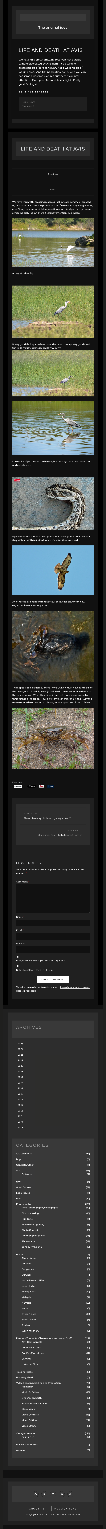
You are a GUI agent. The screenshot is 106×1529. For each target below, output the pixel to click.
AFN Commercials (32, 1342)
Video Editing (29, 1420)
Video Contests (30, 1414)
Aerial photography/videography (40, 1207)
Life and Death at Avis (51, 50)
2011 (20, 1116)
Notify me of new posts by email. (34, 970)
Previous (53, 174)
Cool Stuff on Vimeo (33, 1353)
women (20, 1450)
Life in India (28, 1286)
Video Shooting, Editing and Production (38, 1383)
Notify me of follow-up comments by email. (41, 960)
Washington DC (30, 1330)
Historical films (30, 1364)
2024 (20, 1049)
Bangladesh (28, 1269)
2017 (20, 1082)
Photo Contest (30, 1230)
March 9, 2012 (28, 102)
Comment (22, 881)
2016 (20, 1088)
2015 (20, 1094)
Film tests (27, 1219)
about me (37, 1508)
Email (20, 930)
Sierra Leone (29, 1319)
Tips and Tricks (24, 1372)
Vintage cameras (25, 1433)
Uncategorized (24, 1377)
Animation (28, 1386)
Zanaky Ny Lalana (32, 1247)
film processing (30, 1213)
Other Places (29, 1314)
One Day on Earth (32, 1398)
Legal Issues (23, 1193)
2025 (20, 1043)
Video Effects (29, 1426)
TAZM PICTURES (52, 1515)
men (18, 1198)
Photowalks (28, 1241)
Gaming (26, 1358)
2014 (20, 1099)
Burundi (26, 1275)
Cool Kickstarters (31, 1347)
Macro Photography (33, 1224)
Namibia (26, 1302)
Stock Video (28, 1409)
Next (53, 189)
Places (19, 1254)
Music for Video (30, 1392)
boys (18, 1159)
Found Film (28, 1437)
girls (18, 1181)
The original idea (52, 27)
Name (20, 917)
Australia (27, 1263)
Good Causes (23, 1187)
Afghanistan (29, 1258)
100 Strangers (24, 1153)
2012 (20, 1110)
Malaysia (26, 1297)
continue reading (34, 92)
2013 (20, 1105)
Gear (19, 1170)
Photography (23, 1204)
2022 (20, 1060)
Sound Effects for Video (35, 1403)
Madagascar (29, 1291)
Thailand (26, 1325)
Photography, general (34, 1235)
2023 (20, 1054)
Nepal (25, 1308)
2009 (20, 1127)
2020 (20, 1066)
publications (65, 1508)
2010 (20, 1122)
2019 (20, 1071)
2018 (20, 1077)
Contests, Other (25, 1165)
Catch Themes (72, 1515)
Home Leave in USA (33, 1280)
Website (20, 943)
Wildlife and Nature (27, 1444)
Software (27, 1174)
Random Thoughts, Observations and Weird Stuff (44, 1338)
